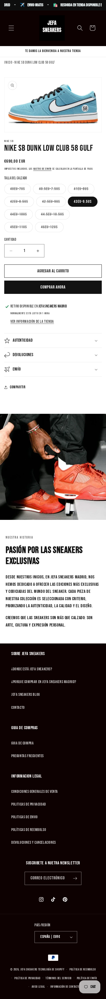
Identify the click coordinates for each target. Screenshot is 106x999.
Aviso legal (38, 987)
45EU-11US (21, 228)
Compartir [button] (17, 387)
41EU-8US (84, 190)
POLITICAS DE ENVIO (24, 817)
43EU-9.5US (83, 201)
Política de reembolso (83, 969)
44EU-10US (21, 215)
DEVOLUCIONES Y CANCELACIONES (33, 842)
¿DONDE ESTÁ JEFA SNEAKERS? (31, 669)
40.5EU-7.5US (52, 190)
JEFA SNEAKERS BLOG (25, 694)
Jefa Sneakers (29, 969)
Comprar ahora (53, 287)
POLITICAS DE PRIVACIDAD (28, 804)
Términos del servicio (59, 978)
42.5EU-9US (54, 203)
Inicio (8, 62)
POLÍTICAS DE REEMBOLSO (28, 829)
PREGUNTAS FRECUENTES (27, 755)
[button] (11, 28)
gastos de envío (42, 169)
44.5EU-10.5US (55, 215)
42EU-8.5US (22, 203)
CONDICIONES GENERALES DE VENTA (34, 791)
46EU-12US (52, 228)
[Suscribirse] (75, 878)
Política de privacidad (27, 978)
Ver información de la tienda (32, 321)
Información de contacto (65, 987)
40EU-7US (20, 190)
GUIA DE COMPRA (22, 743)
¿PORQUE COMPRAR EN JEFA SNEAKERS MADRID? (43, 681)
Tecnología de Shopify (51, 969)
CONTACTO (18, 707)
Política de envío (87, 978)
